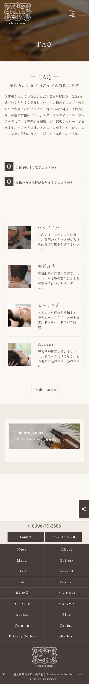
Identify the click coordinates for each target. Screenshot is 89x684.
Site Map (67, 636)
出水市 (37, 389)
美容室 (52, 389)
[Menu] (82, 13)
